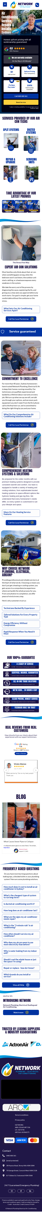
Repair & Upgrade (10, 160)
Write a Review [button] (21, 753)
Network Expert (23, 849)
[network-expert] (16, 851)
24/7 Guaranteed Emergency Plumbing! (21, 1185)
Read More (7, 847)
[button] (4, 206)
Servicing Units (31, 160)
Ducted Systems (31, 131)
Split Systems (11, 130)
